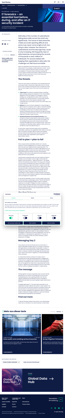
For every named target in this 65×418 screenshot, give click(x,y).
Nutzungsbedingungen (31, 413)
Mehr (32, 18)
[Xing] (7, 44)
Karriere (14, 406)
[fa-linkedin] (54, 408)
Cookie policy (8, 210)
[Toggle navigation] (63, 2)
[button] (54, 2)
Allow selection (32, 223)
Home (3, 5)
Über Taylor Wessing (5, 398)
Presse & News (26, 404)
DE (58, 2)
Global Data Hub (11, 5)
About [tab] (51, 197)
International (25, 401)
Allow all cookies (51, 223)
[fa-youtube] (58, 408)
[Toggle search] (54, 2)
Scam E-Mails (41, 413)
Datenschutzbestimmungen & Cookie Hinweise (25, 411)
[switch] (25, 218)
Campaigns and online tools (16, 398)
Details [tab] (32, 197)
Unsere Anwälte (6, 401)
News (23, 398)
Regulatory (22, 210)
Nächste (12, 55)
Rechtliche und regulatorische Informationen (13, 413)
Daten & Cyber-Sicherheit (10, 362)
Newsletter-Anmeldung (53, 399)
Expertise (14, 401)
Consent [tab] (13, 197)
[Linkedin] (2, 44)
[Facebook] (5, 44)
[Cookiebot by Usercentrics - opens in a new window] (54, 194)
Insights (4, 404)
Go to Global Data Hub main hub (32, 380)
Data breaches (21, 5)
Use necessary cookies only (14, 223)
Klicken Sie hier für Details (21, 334)
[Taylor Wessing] (6, 2)
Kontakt (4, 406)
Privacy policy (15, 210)
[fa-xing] (61, 408)
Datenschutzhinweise (7, 411)
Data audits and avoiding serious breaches (7, 59)
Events (14, 404)
